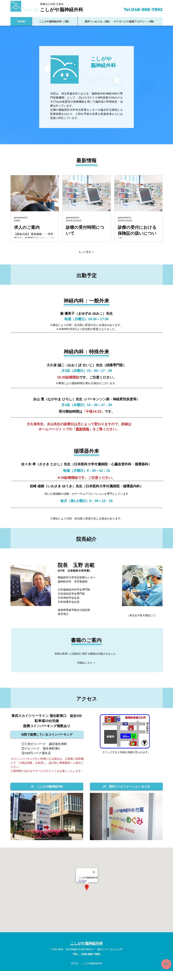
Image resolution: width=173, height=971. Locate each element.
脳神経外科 (103, 65)
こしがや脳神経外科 (61, 9)
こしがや (101, 58)
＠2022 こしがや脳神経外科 (86, 963)
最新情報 (82, 429)
